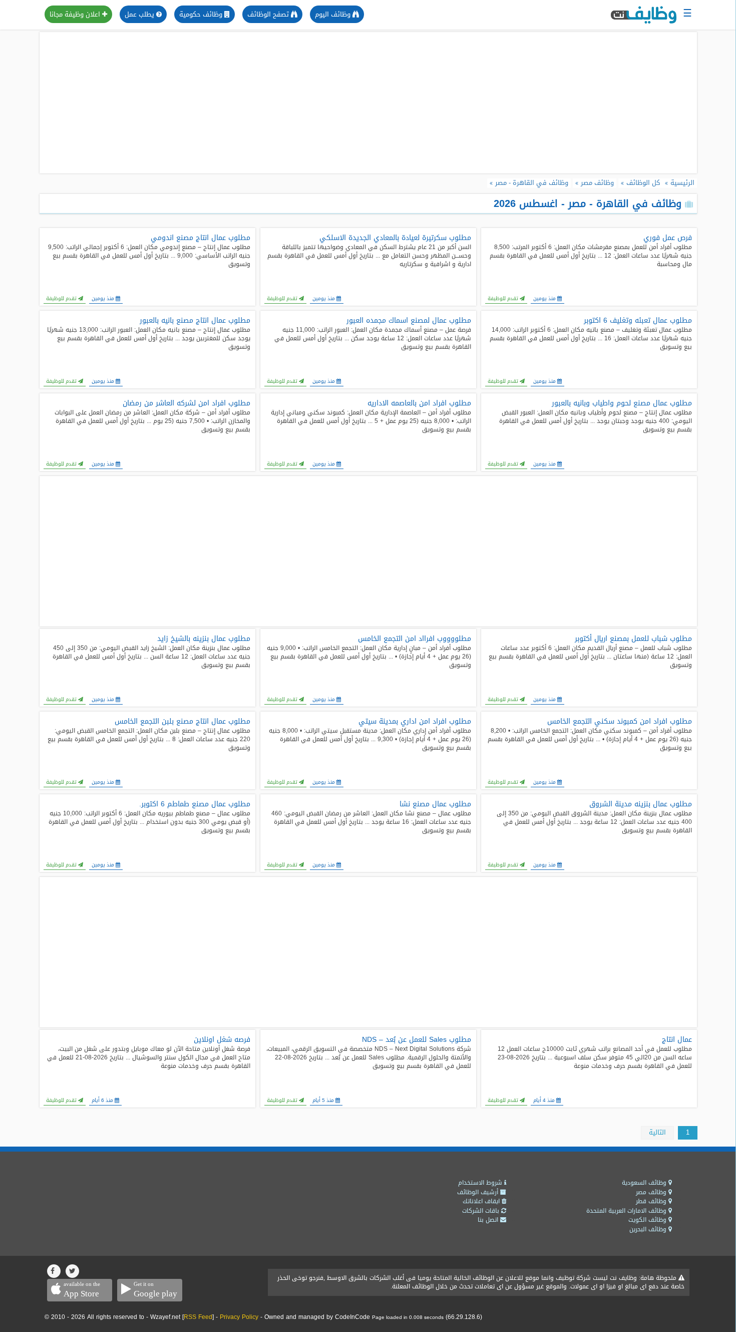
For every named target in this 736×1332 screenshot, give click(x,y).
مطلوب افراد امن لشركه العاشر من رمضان (186, 403)
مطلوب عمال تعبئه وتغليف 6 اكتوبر (638, 321)
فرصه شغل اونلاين (222, 1040)
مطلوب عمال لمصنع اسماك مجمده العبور (408, 321)
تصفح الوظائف (269, 14)
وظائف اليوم (333, 14)
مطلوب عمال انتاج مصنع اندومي (200, 238)
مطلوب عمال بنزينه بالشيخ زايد (203, 639)
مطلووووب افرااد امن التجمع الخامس (414, 639)
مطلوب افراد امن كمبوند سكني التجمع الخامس (619, 722)
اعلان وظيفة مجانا (76, 14)
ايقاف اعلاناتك (482, 1201)
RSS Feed (198, 1316)
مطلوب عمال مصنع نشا (435, 804)
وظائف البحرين (648, 1229)
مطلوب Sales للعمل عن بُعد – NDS (416, 1040)
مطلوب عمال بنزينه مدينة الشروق (640, 804)
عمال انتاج (677, 1040)
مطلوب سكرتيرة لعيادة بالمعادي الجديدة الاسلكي (395, 238)
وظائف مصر (652, 1192)
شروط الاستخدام (481, 1182)
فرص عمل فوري (667, 238)
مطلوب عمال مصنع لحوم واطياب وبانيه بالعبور (622, 403)
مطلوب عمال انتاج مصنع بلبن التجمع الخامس (182, 722)
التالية (657, 1132)
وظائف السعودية (645, 1182)
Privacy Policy (239, 1316)
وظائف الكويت (648, 1219)
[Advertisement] (368, 103)
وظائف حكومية (201, 14)
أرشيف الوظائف (478, 1192)
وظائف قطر (652, 1201)
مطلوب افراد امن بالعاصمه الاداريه (419, 403)
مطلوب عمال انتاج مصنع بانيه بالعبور (195, 321)
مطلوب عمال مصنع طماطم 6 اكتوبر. (194, 804)
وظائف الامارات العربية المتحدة (627, 1210)
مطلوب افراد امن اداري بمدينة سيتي (414, 722)
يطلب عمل (140, 14)
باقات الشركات (481, 1210)
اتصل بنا (489, 1219)
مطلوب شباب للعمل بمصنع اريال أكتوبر (633, 639)
